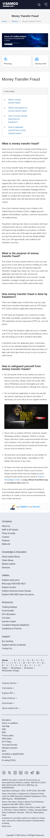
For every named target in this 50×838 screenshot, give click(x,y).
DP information (9, 614)
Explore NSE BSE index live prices (18, 594)
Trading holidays (9, 607)
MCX (4, 751)
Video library (7, 560)
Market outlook (8, 564)
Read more (6, 826)
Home (4, 21)
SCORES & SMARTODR (13, 754)
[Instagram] (15, 773)
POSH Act (6, 757)
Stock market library (11, 557)
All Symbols (16, 668)
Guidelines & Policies (12, 628)
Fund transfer (8, 611)
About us (6, 526)
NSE (4, 729)
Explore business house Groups (16, 591)
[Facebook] (4, 773)
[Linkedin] (21, 773)
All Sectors (28, 668)
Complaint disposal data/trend (15, 625)
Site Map (5, 726)
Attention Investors (10, 748)
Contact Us (7, 648)
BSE (4, 732)
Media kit (6, 544)
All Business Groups (10, 670)
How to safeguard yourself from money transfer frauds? (17, 130)
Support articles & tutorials (14, 645)
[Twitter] (9, 773)
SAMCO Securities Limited (12, 780)
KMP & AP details (10, 530)
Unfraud (14, 21)
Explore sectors (9, 587)
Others (5, 668)
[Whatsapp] (38, 773)
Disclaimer (6, 720)
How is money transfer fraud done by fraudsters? (17, 119)
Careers (5, 537)
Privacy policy (8, 735)
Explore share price (11, 580)
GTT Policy (6, 742)
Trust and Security (9, 745)
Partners (6, 540)
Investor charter (9, 621)
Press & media (8, 533)
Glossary (6, 567)
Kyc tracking (7, 641)
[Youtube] (26, 773)
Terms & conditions (10, 723)
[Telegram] (32, 773)
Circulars (6, 618)
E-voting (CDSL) (9, 760)
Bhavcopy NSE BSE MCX (14, 584)
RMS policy (7, 738)
